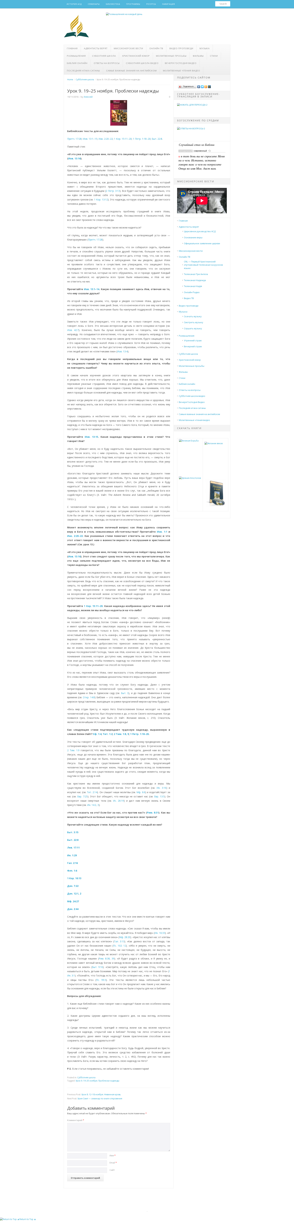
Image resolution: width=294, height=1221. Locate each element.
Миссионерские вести (128, 48)
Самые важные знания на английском (131, 70)
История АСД (74, 4)
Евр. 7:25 (82, 796)
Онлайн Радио (192, 292)
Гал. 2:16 (72, 863)
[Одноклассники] (206, 86)
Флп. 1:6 (72, 870)
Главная (72, 48)
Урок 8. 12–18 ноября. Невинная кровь (101, 1094)
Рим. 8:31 (153, 812)
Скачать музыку (193, 316)
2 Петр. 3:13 (113, 190)
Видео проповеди (181, 48)
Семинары (94, 4)
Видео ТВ (189, 298)
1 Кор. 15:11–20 (123, 138)
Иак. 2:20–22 (106, 138)
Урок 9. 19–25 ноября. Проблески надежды (97, 1080)
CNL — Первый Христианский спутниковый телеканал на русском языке (203, 265)
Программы (133, 4)
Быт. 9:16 (97, 967)
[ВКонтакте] (199, 86)
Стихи (214, 55)
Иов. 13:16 (74, 158)
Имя (113, 1155)
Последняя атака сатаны (83, 70)
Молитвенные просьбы (171, 55)
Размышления (76, 55)
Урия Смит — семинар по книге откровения (99, 1098)
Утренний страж (193, 340)
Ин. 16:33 (159, 933)
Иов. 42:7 (73, 330)
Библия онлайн (77, 63)
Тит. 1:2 (107, 734)
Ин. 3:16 (161, 787)
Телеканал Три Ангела (196, 274)
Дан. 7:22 (72, 885)
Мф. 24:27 (73, 901)
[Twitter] (202, 86)
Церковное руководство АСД (200, 231)
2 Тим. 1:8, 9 (121, 734)
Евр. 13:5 (159, 796)
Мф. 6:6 (140, 792)
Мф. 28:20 (124, 937)
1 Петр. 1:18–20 (142, 138)
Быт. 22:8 (157, 138)
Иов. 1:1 (162, 531)
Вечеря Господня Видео (181, 63)
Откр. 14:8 (89, 697)
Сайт (112, 1169)
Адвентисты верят (96, 48)
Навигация (168, 4)
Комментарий (75, 1120)
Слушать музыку (193, 328)
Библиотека (113, 4)
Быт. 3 (125, 693)
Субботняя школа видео (142, 63)
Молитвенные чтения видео (181, 70)
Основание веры (193, 237)
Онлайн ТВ (156, 48)
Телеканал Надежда (195, 280)
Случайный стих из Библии (196, 145)
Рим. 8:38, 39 (106, 958)
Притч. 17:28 (74, 138)
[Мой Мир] (209, 86)
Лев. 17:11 (73, 847)
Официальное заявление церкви (202, 243)
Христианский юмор (136, 55)
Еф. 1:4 (97, 734)
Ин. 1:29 (72, 855)
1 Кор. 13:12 (101, 199)
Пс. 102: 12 (119, 945)
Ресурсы (151, 4)
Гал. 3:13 (119, 941)
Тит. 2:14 (92, 792)
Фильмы (198, 55)
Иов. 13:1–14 (91, 289)
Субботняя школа (104, 55)
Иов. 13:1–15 (90, 138)
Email (113, 1162)
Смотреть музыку (193, 322)
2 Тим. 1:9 (73, 750)
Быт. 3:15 (72, 832)
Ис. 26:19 (118, 800)
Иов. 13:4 (122, 351)
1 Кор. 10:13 (74, 878)
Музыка (205, 48)
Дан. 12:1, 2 (74, 893)
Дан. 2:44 (72, 909)
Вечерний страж (193, 346)
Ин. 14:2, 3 (93, 805)
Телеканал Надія (193, 286)
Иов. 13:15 (91, 436)
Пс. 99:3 (101, 980)
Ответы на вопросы (107, 63)
